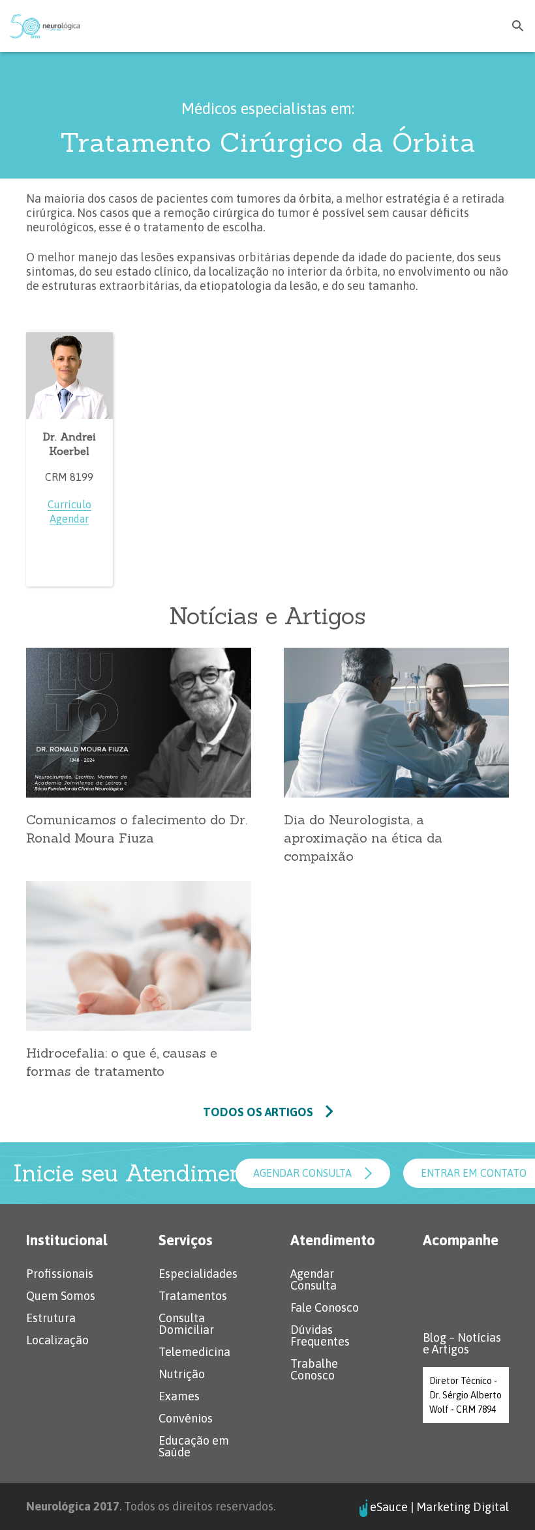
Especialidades (198, 1273)
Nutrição (182, 1374)
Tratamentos (193, 1296)
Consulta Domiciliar (186, 1323)
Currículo (69, 504)
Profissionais (59, 1273)
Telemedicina (194, 1352)
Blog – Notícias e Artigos (462, 1343)
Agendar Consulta (313, 1279)
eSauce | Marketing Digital (439, 1507)
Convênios (186, 1418)
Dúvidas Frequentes (320, 1335)
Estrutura (51, 1318)
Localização (57, 1340)
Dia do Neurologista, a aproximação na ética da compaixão (363, 837)
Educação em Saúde (194, 1446)
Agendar (69, 519)
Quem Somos (60, 1296)
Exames (179, 1396)
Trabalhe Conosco (314, 1369)
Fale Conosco (324, 1307)
